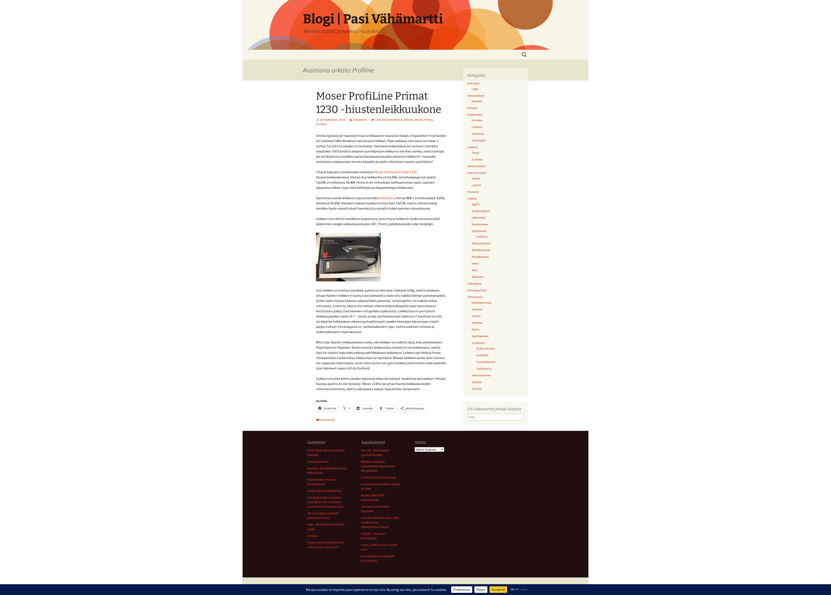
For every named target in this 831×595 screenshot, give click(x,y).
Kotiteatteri (475, 115)
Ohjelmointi (479, 231)
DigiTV (476, 204)
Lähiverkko (479, 218)
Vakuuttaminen (481, 375)
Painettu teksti (476, 173)
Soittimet (478, 134)
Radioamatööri (481, 243)
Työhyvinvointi (485, 348)
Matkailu (477, 323)
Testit (475, 153)
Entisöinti (473, 83)
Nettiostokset (476, 166)
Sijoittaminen (480, 336)
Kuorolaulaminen (318, 461)
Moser (419, 120)
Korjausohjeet (481, 211)
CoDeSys (482, 237)
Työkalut (477, 159)
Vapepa (477, 382)
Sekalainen (360, 120)
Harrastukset (475, 96)
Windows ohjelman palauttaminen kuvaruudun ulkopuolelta (378, 466)
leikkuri (408, 120)
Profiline (321, 124)
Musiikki (477, 101)
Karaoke (477, 120)
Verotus (477, 389)
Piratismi (473, 192)
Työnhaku (482, 355)
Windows (477, 277)
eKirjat (476, 178)
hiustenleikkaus (392, 120)
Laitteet (477, 127)
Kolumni (472, 108)
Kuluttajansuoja (481, 303)
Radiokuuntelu (481, 250)
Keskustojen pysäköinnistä (324, 491)
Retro (475, 329)
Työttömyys (484, 368)
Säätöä (472, 198)
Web (475, 270)
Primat (428, 120)
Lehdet (476, 185)
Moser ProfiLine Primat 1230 (395, 172)
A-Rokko (312, 536)
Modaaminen (480, 224)
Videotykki (478, 140)
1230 (378, 120)
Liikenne (477, 309)
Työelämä (478, 343)
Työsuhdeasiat (485, 362)
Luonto (476, 316)
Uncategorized (477, 290)
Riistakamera (480, 257)
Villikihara (387, 198)
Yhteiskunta (475, 297)
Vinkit (475, 263)
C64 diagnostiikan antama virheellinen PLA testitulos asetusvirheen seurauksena (325, 502)
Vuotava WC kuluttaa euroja (378, 477)
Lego (475, 89)
